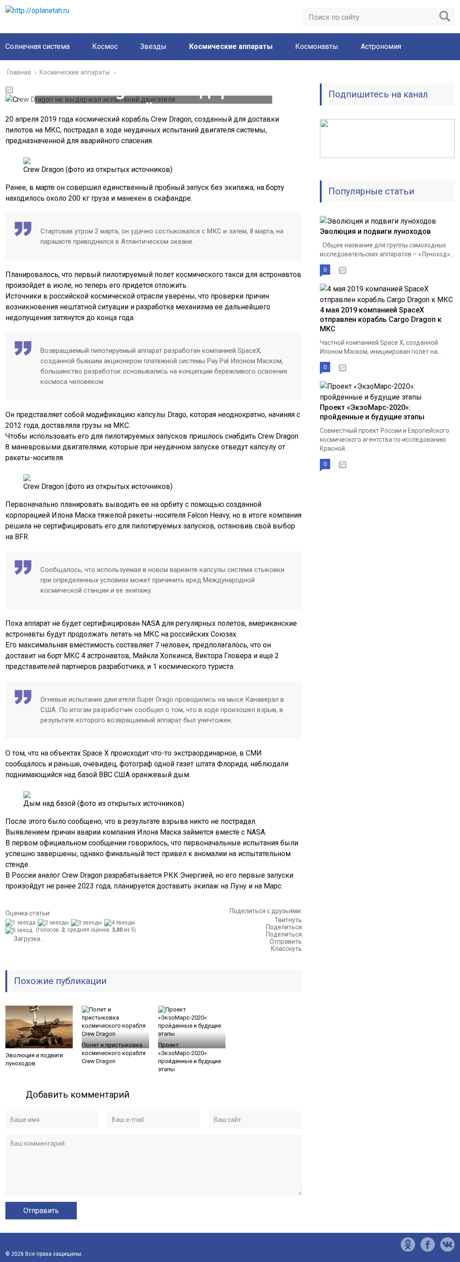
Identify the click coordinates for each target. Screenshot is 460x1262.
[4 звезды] (120, 922)
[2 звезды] (54, 922)
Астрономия (381, 46)
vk (447, 1244)
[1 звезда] (21, 922)
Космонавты (316, 46)
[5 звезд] (20, 930)
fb (427, 1244)
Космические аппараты (231, 46)
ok (408, 1244)
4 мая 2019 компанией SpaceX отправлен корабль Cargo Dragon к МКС (381, 319)
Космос (105, 46)
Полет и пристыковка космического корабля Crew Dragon (114, 1053)
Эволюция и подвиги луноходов (34, 1059)
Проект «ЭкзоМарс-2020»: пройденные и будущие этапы (189, 1057)
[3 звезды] (87, 922)
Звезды (153, 46)
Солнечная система (37, 46)
